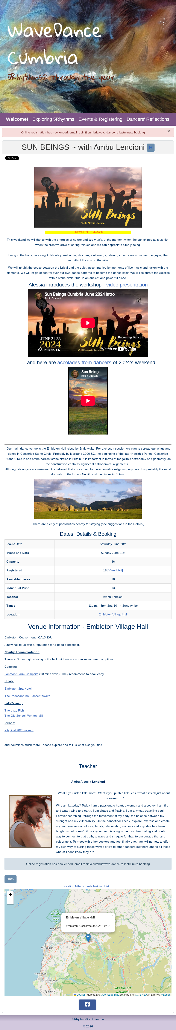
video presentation (127, 285)
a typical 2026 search (19, 730)
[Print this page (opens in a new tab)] (150, 147)
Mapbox (165, 994)
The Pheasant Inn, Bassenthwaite (27, 696)
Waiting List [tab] (101, 886)
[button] (88, 938)
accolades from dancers (84, 362)
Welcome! (17, 119)
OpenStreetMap (110, 994)
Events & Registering (100, 119)
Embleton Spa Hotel (18, 688)
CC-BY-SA (141, 994)
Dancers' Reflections (148, 119)
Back (10, 879)
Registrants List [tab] (87, 886)
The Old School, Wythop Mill (24, 715)
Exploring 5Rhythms (53, 119)
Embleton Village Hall (113, 614)
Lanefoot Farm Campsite (21, 674)
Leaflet (80, 994)
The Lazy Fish (14, 710)
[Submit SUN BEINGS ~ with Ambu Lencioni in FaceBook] (87, 1004)
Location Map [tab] (72, 886)
